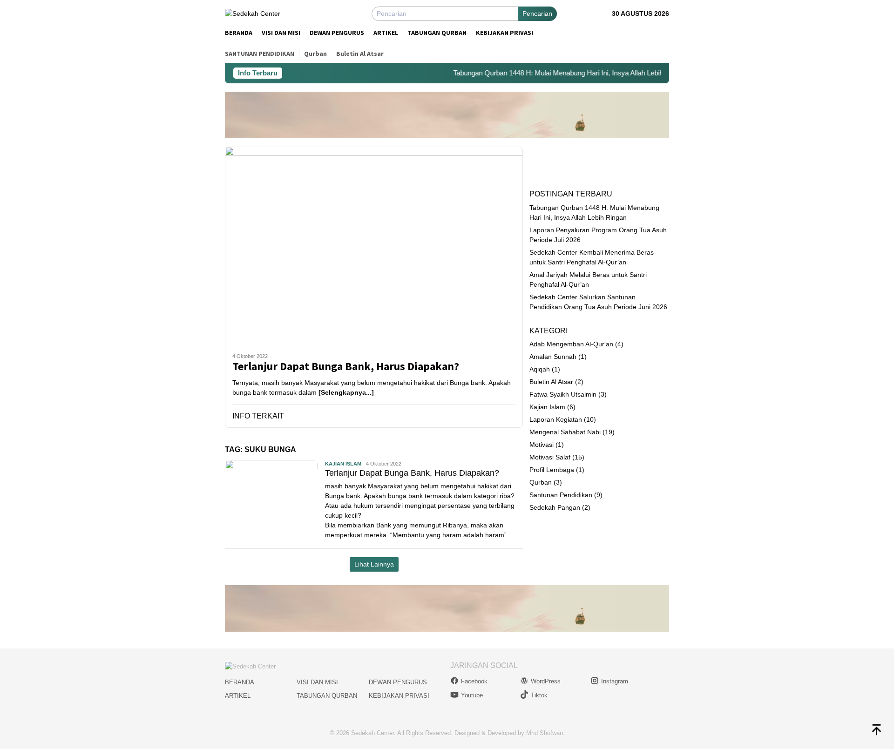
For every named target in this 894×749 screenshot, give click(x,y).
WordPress (546, 681)
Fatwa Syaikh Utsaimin (562, 394)
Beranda (239, 682)
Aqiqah (539, 369)
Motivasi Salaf (549, 457)
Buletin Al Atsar (551, 381)
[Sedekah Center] (252, 13)
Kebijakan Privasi (399, 695)
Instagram (614, 681)
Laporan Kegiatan (555, 419)
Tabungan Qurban (327, 695)
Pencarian (537, 13)
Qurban (540, 482)
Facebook (474, 681)
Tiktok (539, 695)
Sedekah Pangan (554, 507)
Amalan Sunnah (552, 356)
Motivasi (541, 444)
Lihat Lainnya (374, 564)
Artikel (238, 695)
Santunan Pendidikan (560, 495)
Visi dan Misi (317, 682)
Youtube (472, 695)
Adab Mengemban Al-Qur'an (571, 344)
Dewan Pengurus (398, 682)
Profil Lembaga (551, 469)
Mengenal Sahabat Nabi (565, 432)
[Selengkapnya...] (346, 392)
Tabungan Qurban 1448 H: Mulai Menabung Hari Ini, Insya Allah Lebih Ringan (557, 73)
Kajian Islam (343, 463)
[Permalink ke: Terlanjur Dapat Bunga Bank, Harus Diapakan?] (374, 246)
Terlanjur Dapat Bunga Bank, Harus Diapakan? (345, 366)
